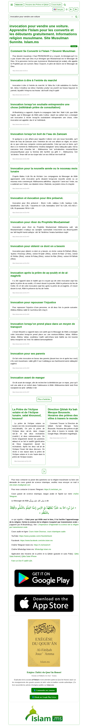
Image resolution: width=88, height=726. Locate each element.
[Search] (76, 17)
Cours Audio (56, 5)
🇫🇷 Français (58, 9)
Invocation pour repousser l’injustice (33, 302)
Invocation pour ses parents (28, 353)
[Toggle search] (65, 5)
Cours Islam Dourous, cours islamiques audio (47, 531)
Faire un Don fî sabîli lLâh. (22, 561)
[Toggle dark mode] (66, 9)
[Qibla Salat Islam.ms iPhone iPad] (44, 613)
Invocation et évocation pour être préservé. (37, 198)
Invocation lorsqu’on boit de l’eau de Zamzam (39, 134)
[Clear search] (72, 16)
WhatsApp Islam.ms (43, 549)
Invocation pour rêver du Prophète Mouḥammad (40, 222)
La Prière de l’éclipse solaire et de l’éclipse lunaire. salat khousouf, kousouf (26, 414)
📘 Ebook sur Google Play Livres (44, 697)
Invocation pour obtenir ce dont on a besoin (38, 246)
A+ (76, 9)
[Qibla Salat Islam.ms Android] (44, 592)
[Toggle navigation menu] (12, 5)
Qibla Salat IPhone (29, 556)
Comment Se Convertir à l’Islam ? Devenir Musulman (43, 51)
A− (71, 9)
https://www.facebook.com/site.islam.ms (36, 540)
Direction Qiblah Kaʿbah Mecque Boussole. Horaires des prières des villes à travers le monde (63, 414)
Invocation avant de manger (28, 377)
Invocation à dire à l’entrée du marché (34, 80)
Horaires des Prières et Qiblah (37, 5)
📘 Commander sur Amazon (44, 690)
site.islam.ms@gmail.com (19, 485)
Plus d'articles (44, 399)
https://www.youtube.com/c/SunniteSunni (35, 536)
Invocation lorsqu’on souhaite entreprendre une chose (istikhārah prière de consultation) (40, 106)
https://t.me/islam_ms (53, 489)
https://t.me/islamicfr (42, 545)
